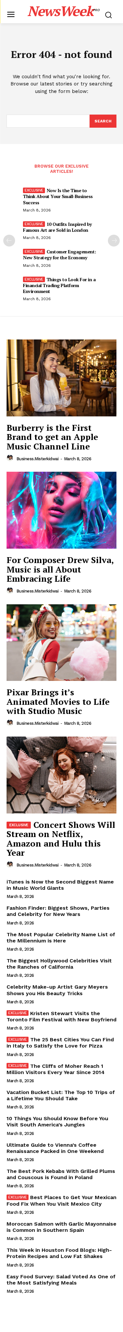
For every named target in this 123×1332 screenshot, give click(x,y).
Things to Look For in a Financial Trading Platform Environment (59, 285)
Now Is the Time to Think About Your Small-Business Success (58, 196)
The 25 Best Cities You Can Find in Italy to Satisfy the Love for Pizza (60, 1042)
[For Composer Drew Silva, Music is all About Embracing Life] (61, 510)
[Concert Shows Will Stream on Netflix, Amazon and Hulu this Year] (61, 775)
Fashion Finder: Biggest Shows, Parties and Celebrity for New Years (58, 911)
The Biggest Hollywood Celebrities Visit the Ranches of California (59, 964)
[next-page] (114, 240)
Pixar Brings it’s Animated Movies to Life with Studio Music (58, 701)
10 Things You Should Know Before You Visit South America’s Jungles (57, 1121)
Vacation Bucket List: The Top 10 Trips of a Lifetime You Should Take (61, 1095)
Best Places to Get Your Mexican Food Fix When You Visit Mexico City (61, 1200)
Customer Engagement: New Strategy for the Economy (59, 254)
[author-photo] (11, 458)
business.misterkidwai (37, 458)
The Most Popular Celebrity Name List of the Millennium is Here (61, 937)
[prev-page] (9, 240)
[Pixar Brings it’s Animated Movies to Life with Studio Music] (61, 642)
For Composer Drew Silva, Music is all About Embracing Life (60, 569)
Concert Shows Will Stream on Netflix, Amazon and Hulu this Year (61, 838)
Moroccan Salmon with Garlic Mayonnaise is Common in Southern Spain (61, 1227)
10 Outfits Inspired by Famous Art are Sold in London (57, 227)
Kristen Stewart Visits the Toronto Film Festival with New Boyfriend (61, 1016)
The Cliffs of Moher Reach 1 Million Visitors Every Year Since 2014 (56, 1069)
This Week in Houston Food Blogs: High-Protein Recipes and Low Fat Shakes (59, 1253)
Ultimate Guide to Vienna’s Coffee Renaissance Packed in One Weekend (55, 1148)
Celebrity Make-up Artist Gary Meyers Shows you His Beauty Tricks (57, 990)
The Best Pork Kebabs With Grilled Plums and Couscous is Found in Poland (61, 1174)
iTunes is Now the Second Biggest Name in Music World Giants (60, 885)
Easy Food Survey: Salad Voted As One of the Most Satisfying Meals (61, 1279)
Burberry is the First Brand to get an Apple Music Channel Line (52, 437)
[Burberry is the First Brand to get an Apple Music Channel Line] (61, 377)
